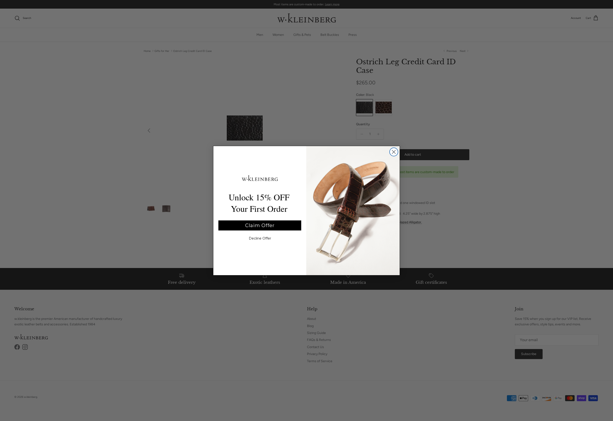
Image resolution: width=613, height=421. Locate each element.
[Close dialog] (394, 152)
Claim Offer (260, 225)
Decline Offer (260, 238)
